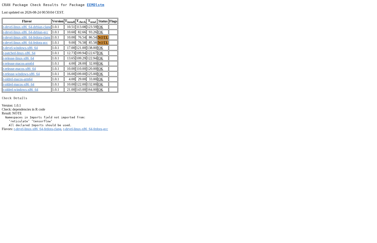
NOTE (103, 37)
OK (100, 27)
